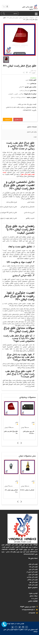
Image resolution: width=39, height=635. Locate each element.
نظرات (35, 137)
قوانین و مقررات (33, 593)
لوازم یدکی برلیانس (32, 577)
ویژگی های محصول (32, 132)
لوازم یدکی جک (33, 567)
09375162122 (31, 613)
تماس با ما (34, 598)
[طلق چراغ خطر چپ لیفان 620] (11, 408)
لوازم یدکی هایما (33, 585)
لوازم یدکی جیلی (33, 574)
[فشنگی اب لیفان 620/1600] (27, 467)
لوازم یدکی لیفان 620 (12, 18)
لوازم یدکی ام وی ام (32, 572)
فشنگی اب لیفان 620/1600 (27, 490)
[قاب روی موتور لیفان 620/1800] (27, 408)
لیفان (16, 481)
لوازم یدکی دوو (34, 582)
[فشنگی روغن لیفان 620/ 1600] (11, 467)
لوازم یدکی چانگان (32, 580)
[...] (6, 59)
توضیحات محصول (32, 127)
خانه (36, 18)
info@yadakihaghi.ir (28, 610)
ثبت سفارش (18, 119)
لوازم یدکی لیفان (23, 18)
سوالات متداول (34, 596)
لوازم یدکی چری (33, 569)
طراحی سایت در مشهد (17, 623)
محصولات (31, 18)
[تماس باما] (4, 624)
